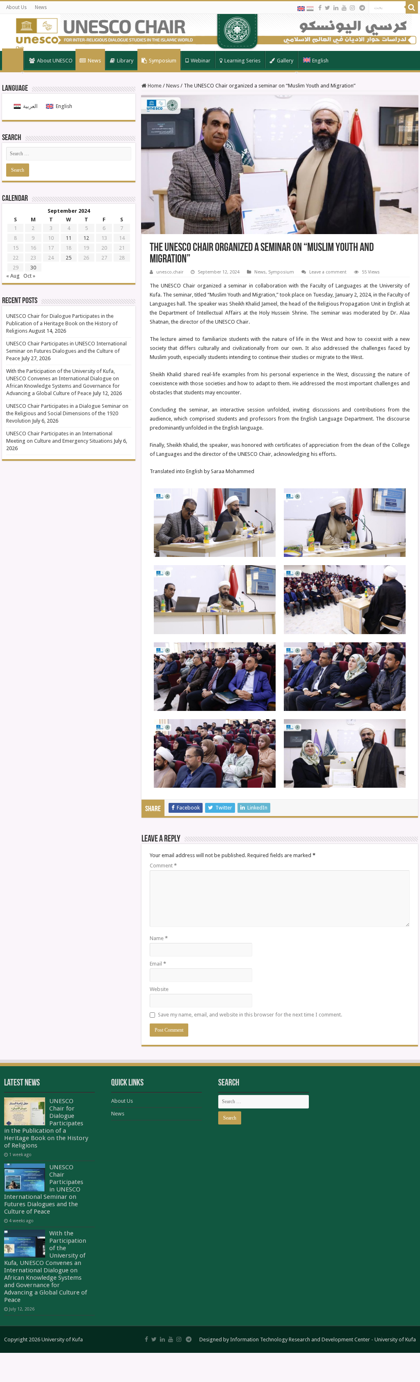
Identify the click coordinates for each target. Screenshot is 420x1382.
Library (125, 60)
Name (159, 938)
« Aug (13, 276)
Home (12, 59)
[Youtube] (344, 8)
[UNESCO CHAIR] (210, 32)
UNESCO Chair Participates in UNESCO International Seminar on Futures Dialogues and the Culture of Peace (66, 350)
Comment (163, 865)
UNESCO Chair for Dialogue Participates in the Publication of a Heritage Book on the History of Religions (62, 323)
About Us (16, 7)
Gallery (285, 60)
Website (159, 989)
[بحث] (412, 7)
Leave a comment (328, 272)
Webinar (200, 60)
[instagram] (352, 8)
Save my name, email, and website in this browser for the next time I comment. (250, 1015)
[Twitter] (327, 8)
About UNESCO (55, 60)
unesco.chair (169, 272)
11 (68, 238)
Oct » (29, 276)
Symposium (162, 60)
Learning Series (242, 60)
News (41, 7)
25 (68, 258)
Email (158, 964)
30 (33, 267)
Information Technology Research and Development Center (300, 1339)
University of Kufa (395, 1339)
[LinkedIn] (336, 8)
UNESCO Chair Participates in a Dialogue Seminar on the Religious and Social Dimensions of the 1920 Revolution (67, 413)
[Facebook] (319, 8)
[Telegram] (362, 8)
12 (86, 238)
